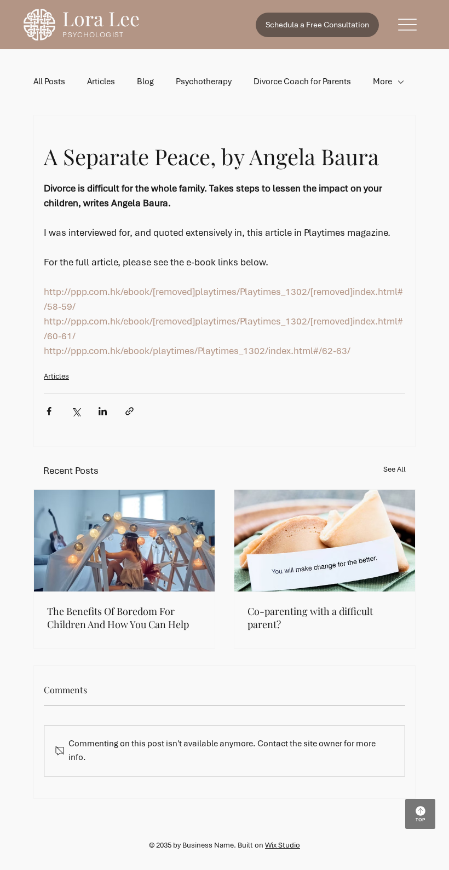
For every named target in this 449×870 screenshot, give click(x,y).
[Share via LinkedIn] (102, 411)
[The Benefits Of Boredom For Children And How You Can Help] (124, 540)
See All (394, 469)
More (382, 81)
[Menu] (407, 24)
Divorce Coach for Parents (302, 81)
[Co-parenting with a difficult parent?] (324, 540)
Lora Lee (101, 18)
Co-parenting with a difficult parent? (310, 618)
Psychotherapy (204, 81)
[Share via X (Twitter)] (76, 411)
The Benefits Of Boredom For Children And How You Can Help (118, 618)
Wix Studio (282, 845)
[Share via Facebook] (49, 411)
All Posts (49, 81)
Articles (101, 81)
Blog (145, 81)
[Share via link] (129, 411)
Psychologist (92, 34)
